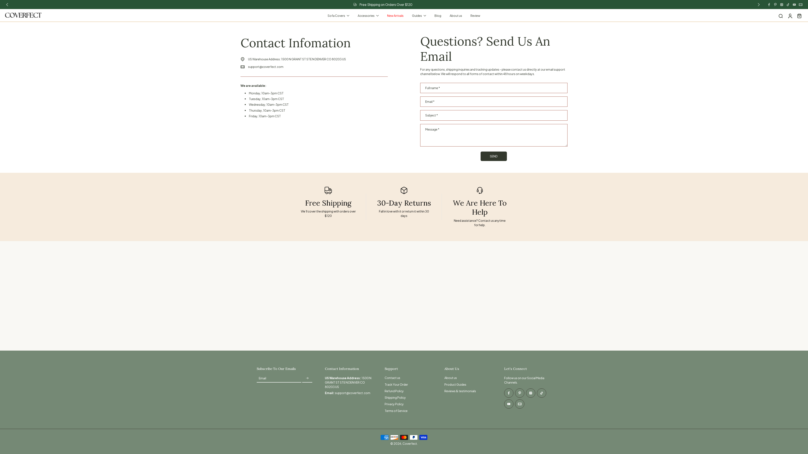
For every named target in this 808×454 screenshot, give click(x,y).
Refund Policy (394, 391)
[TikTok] (788, 4)
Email (430, 101)
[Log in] (790, 16)
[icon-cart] (799, 16)
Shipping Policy (395, 397)
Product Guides (455, 384)
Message (432, 129)
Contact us (392, 378)
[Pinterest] (775, 4)
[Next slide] (759, 4)
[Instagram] (782, 4)
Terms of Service (396, 411)
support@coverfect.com (265, 67)
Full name (432, 88)
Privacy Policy (394, 404)
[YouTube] (794, 4)
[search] (780, 16)
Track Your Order (396, 384)
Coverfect (410, 443)
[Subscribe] (307, 378)
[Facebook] (769, 4)
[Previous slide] (7, 4)
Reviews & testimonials (460, 391)
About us (450, 378)
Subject (431, 115)
